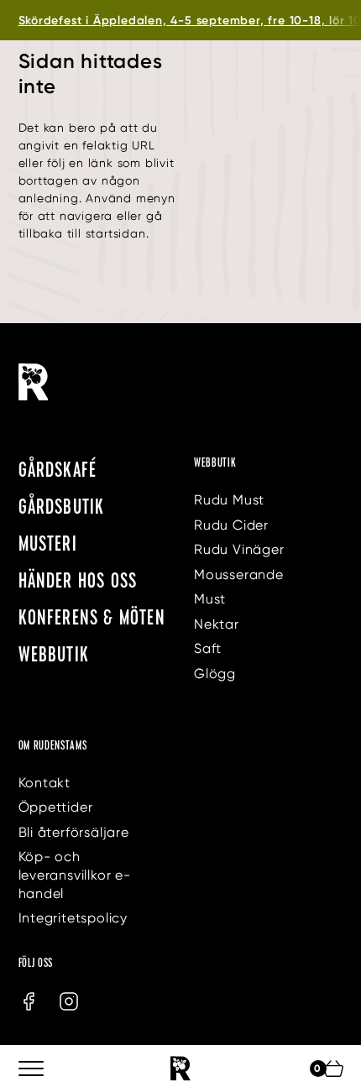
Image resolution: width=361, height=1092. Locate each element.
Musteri (47, 542)
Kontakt (44, 783)
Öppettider (55, 807)
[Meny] (31, 1068)
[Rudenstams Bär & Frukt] (180, 1068)
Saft (208, 648)
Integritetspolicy (73, 918)
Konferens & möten (91, 616)
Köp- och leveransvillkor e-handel (74, 875)
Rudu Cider (231, 525)
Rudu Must (229, 500)
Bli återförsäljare (73, 832)
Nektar (216, 624)
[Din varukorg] (333, 1068)
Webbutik (54, 653)
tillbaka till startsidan (82, 233)
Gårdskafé (57, 469)
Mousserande (239, 575)
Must (210, 599)
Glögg (215, 674)
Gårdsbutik (61, 506)
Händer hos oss (78, 579)
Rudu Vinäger (239, 549)
